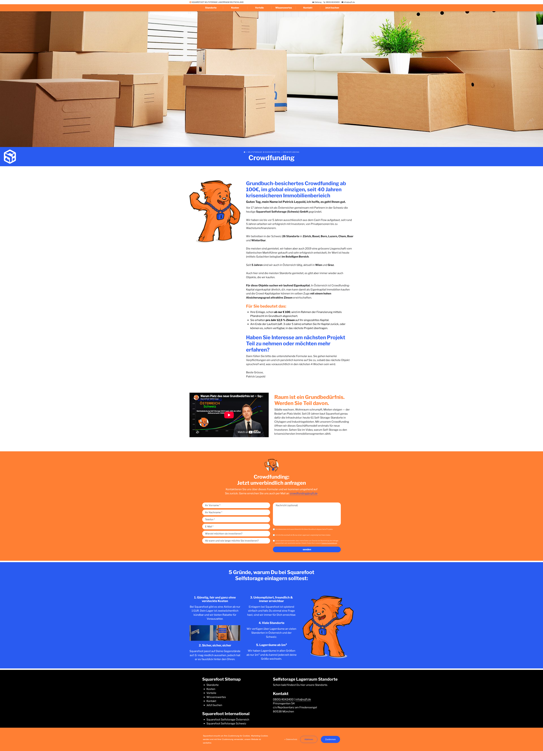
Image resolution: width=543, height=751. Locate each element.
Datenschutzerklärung (329, 543)
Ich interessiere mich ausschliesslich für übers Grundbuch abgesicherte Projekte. (304, 529)
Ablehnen (308, 739)
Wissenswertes (283, 7)
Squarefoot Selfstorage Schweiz (226, 723)
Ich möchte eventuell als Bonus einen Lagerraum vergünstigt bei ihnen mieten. (303, 535)
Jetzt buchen (332, 7)
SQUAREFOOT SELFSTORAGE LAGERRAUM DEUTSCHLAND (217, 2)
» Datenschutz (290, 739)
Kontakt (307, 7)
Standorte (210, 7)
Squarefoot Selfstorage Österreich (227, 719)
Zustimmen (330, 739)
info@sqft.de (349, 2)
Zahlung (318, 2)
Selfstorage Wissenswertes (264, 152)
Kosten (235, 7)
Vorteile (259, 7)
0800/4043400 (332, 2)
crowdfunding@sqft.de (304, 493)
